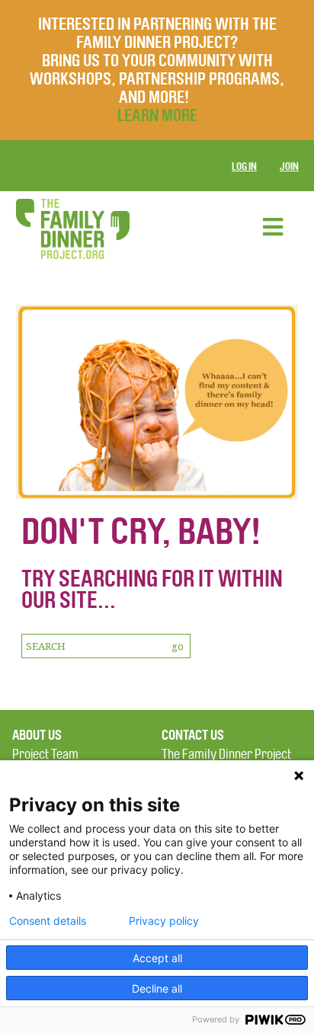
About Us (37, 735)
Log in (244, 166)
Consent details (47, 921)
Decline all (157, 988)
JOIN (289, 166)
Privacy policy (164, 921)
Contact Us (193, 735)
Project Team (45, 755)
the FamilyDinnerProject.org (72, 229)
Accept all (157, 957)
